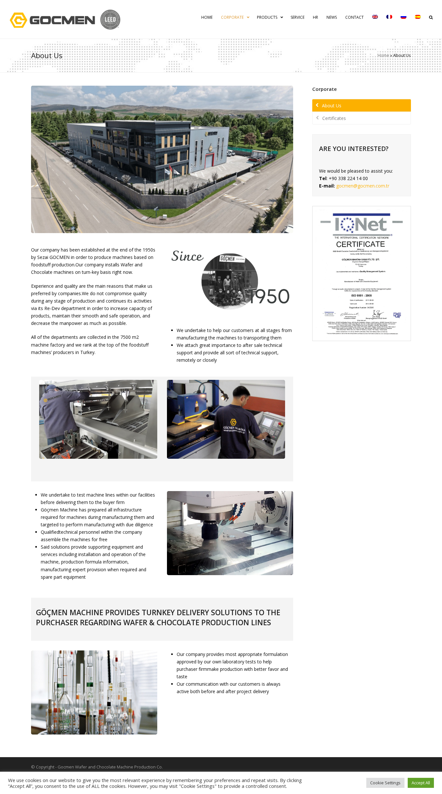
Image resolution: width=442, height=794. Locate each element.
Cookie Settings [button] (385, 783)
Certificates (334, 118)
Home (383, 55)
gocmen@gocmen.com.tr (362, 186)
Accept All (421, 783)
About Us (331, 105)
